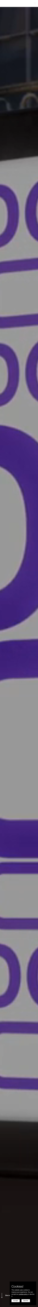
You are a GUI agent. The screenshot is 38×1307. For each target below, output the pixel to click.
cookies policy (23, 1294)
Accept (15, 1300)
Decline (25, 1300)
